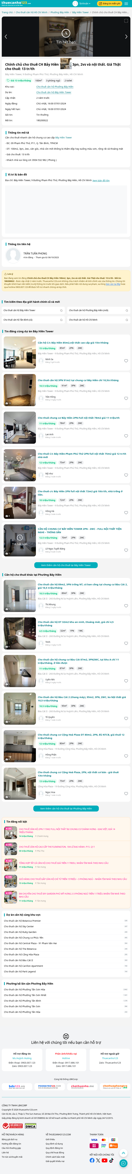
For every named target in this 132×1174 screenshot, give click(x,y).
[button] (81, 3)
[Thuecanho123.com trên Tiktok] (111, 1160)
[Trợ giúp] (123, 1163)
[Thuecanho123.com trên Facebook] (92, 1160)
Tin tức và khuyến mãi (12, 1157)
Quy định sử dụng (54, 1143)
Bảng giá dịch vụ (9, 1139)
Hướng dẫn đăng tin (11, 1143)
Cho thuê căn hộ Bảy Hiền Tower (53, 92)
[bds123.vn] (17, 1086)
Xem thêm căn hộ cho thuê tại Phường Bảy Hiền (66, 808)
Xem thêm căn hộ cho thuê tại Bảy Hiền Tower (66, 565)
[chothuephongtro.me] (115, 1086)
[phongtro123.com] (49, 1086)
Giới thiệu (50, 1139)
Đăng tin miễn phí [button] (111, 3)
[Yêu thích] (125, 361)
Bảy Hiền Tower (63, 137)
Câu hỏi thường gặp (11, 1148)
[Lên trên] (123, 1153)
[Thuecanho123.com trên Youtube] (104, 1160)
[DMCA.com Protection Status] (30, 1125)
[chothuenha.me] (82, 1086)
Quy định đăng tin (54, 1148)
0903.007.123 (28, 1062)
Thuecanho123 (113, 1062)
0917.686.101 (72, 1062)
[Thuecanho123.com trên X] (98, 1160)
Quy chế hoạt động (55, 1152)
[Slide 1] (66, 63)
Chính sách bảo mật (55, 1157)
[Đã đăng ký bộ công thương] (12, 1126)
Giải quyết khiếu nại (55, 1161)
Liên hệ (5, 1152)
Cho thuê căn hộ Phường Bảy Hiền (54, 86)
